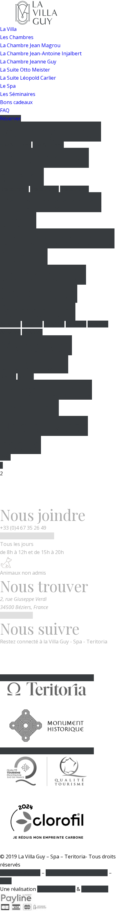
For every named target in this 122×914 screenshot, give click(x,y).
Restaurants (14, 189)
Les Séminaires (17, 94)
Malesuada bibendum (36, 354)
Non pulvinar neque (44, 435)
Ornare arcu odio (57, 238)
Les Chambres (16, 37)
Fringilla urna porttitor (46, 399)
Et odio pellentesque (43, 266)
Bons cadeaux (16, 102)
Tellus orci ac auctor (44, 167)
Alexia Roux (94, 889)
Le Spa (8, 85)
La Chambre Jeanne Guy (28, 61)
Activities (10, 324)
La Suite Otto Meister (25, 69)
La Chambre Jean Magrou (30, 45)
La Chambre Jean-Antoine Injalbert (41, 53)
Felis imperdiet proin (50, 211)
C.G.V (6, 880)
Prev (5, 457)
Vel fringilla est (50, 132)
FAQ (4, 110)
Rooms (8, 376)
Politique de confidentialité (77, 872)
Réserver (10, 118)
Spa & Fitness (15, 144)
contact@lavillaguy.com (27, 535)
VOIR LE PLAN (16, 615)
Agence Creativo (56, 889)
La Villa (8, 29)
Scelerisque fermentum (38, 302)
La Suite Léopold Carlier (28, 77)
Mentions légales (20, 872)
